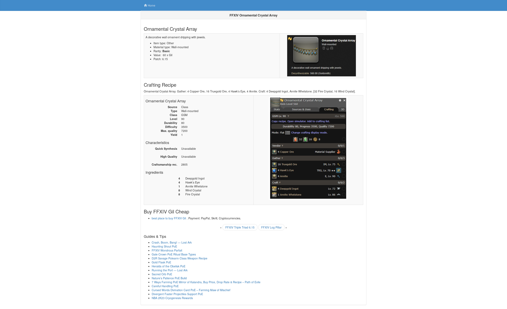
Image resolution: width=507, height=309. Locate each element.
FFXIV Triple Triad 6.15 (239, 227)
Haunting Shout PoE (164, 246)
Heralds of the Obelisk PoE (168, 266)
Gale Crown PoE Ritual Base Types (174, 254)
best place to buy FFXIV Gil (169, 218)
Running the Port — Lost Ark (170, 270)
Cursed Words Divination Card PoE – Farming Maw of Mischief (191, 290)
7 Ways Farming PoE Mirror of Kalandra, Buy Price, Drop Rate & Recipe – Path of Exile (206, 282)
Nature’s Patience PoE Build (169, 278)
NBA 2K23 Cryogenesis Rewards (172, 298)
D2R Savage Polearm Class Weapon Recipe (179, 258)
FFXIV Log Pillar (271, 227)
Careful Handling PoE (165, 286)
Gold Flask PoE (161, 262)
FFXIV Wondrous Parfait (167, 250)
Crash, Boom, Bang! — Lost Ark (172, 242)
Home (151, 5)
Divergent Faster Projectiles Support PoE (177, 294)
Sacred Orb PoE (162, 274)
